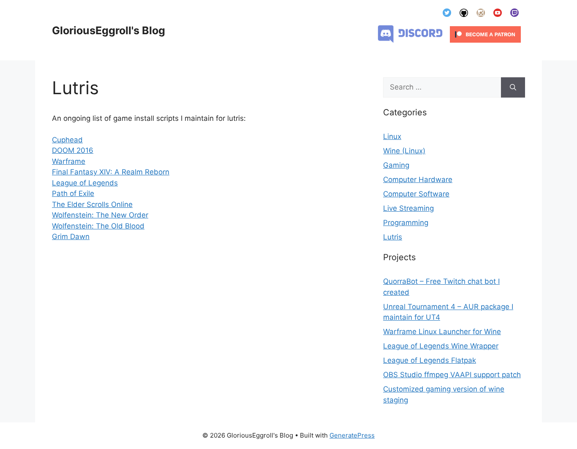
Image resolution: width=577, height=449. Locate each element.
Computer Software (416, 194)
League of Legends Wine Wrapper (440, 346)
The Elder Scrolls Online (92, 204)
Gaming (396, 165)
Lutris (392, 237)
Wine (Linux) (404, 151)
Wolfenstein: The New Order (100, 215)
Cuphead (67, 140)
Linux (392, 136)
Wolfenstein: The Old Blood (98, 226)
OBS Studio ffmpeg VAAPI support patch (452, 374)
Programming (405, 222)
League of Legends (85, 183)
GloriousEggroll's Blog (108, 30)
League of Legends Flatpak (429, 360)
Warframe (68, 161)
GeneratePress (352, 435)
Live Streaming (408, 208)
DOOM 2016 (72, 150)
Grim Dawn (71, 236)
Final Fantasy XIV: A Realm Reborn (110, 172)
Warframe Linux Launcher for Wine (442, 331)
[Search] (513, 87)
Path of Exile (73, 193)
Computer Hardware (417, 179)
